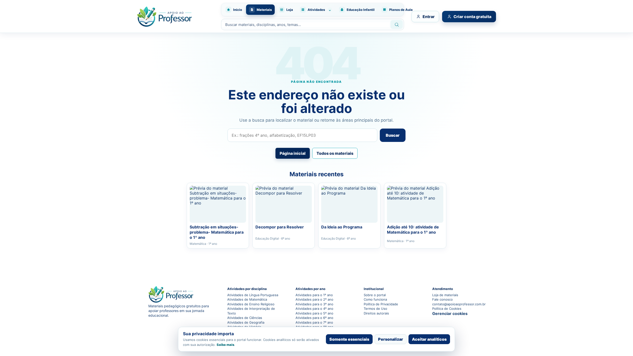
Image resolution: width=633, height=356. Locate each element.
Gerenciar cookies (450, 313)
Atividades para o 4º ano (314, 309)
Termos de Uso (375, 309)
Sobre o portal (375, 295)
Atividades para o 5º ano (314, 313)
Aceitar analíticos (429, 339)
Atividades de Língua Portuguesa (252, 295)
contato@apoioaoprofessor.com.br (458, 304)
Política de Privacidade (381, 304)
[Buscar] (396, 24)
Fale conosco (442, 299)
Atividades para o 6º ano (314, 318)
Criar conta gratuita (472, 16)
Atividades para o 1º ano (314, 295)
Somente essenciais (349, 339)
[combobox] (305, 24)
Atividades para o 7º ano (314, 322)
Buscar (393, 135)
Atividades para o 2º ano (314, 299)
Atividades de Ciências (244, 318)
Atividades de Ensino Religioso (250, 304)
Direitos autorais (376, 313)
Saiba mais (225, 345)
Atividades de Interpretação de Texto (251, 311)
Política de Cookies (446, 309)
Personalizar (390, 339)
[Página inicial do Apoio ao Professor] (176, 16)
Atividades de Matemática (247, 299)
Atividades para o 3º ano (314, 304)
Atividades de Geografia (245, 322)
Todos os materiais (334, 153)
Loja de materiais (445, 295)
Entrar (429, 16)
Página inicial (293, 153)
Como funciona (375, 299)
